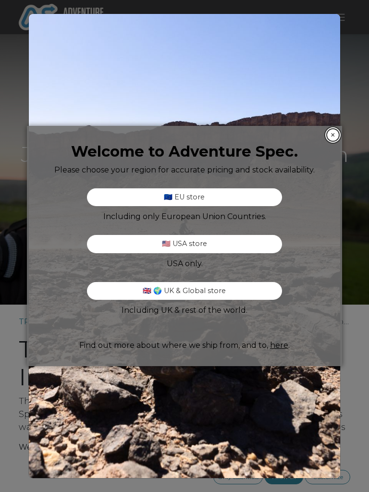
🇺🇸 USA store (184, 243)
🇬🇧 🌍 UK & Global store (184, 290)
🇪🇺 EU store (184, 197)
